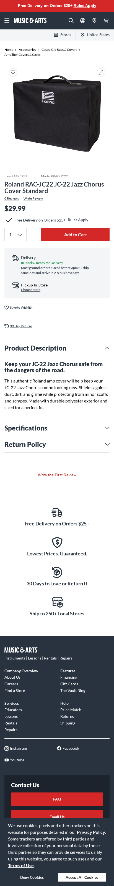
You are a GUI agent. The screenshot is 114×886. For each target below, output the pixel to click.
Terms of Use (21, 865)
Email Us (57, 816)
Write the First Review (57, 475)
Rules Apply (85, 5)
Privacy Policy (91, 832)
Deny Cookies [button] (32, 877)
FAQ (57, 799)
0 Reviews (11, 198)
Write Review (33, 198)
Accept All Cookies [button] (82, 877)
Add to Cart (75, 234)
